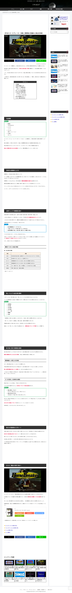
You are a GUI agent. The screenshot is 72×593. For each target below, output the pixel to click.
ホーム (21, 589)
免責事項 (38, 589)
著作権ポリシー (44, 589)
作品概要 (17, 84)
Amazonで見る (19, 513)
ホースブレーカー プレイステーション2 (22, 510)
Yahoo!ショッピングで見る (39, 513)
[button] (67, 32)
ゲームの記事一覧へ (9, 530)
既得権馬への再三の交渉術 (21, 93)
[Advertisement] (25, 23)
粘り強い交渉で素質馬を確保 (21, 91)
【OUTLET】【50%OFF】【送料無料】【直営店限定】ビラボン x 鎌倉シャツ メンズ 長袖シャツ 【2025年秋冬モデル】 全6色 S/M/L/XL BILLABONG (64, 18)
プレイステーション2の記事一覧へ (12, 527)
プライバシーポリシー (32, 589)
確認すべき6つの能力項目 (21, 88)
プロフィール (25, 589)
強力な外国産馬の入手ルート (21, 96)
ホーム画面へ (7, 532)
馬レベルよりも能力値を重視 (21, 90)
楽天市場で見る (29, 513)
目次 (24, 82)
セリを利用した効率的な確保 (21, 94)
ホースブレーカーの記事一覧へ (11, 525)
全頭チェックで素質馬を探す (21, 87)
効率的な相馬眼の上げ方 (20, 85)
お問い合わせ (50, 589)
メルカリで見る (19, 515)
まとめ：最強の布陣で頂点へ (21, 98)
